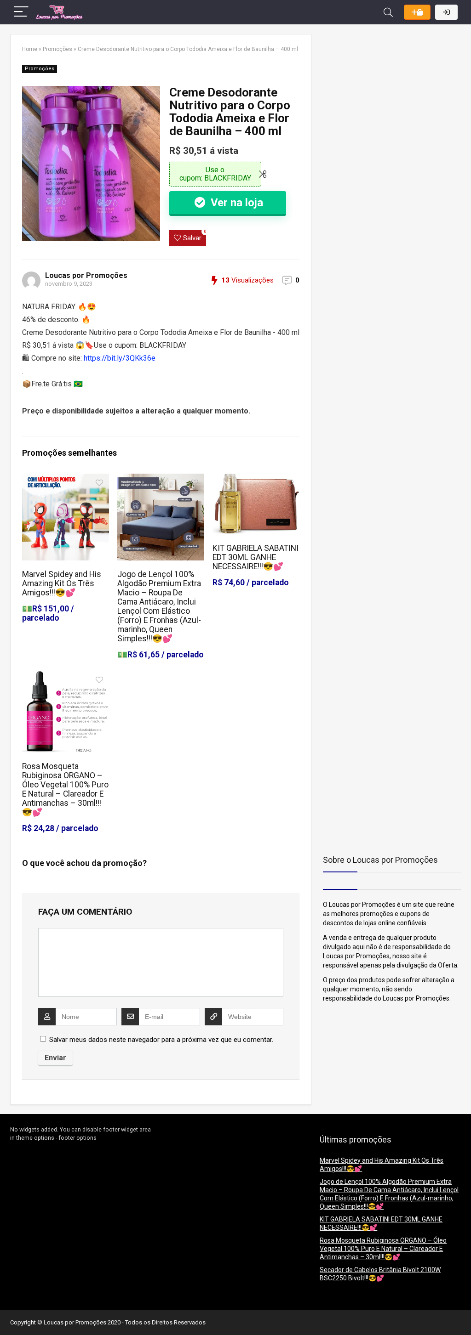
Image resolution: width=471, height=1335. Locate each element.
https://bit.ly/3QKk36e (119, 358)
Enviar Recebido (417, 12)
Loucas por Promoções (86, 275)
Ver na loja (235, 202)
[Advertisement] (380, 91)
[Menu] (21, 12)
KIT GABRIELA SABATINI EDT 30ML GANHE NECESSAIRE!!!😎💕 (256, 557)
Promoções (57, 49)
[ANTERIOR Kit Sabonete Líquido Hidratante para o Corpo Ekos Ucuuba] (9, 1312)
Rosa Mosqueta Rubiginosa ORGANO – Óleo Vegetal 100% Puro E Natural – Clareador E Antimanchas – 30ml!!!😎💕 (65, 789)
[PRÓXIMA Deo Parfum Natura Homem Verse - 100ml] (462, 1312)
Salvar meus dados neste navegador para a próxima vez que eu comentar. (161, 1039)
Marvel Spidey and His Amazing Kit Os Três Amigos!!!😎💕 (61, 583)
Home (29, 49)
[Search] (388, 12)
